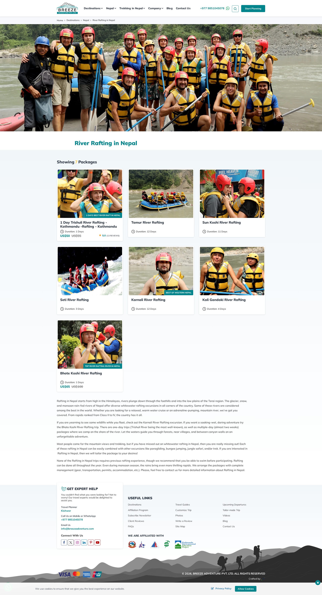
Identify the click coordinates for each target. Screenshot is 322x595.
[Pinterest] (91, 542)
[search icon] (235, 8)
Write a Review (183, 521)
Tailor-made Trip (231, 510)
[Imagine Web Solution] (263, 578)
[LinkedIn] (84, 542)
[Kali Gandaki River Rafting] (232, 271)
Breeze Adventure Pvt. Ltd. (213, 573)
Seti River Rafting (74, 300)
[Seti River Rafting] (90, 271)
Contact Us (183, 8)
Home (60, 20)
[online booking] (80, 574)
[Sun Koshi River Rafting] (232, 194)
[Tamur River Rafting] (161, 194)
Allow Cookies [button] (246, 588)
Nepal (86, 20)
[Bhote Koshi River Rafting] (90, 344)
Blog (170, 8)
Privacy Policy (223, 588)
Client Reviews (136, 521)
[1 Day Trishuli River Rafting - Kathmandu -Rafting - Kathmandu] (90, 194)
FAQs (131, 526)
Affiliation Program (138, 510)
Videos (226, 515)
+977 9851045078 (212, 8)
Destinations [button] (92, 8)
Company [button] (154, 8)
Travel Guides (182, 504)
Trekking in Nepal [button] (131, 8)
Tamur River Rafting (147, 222)
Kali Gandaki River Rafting (224, 300)
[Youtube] (97, 542)
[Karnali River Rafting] (161, 271)
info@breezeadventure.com (77, 528)
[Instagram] (77, 542)
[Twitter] (71, 542)
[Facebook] (64, 542)
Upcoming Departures (234, 504)
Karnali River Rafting (148, 300)
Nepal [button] (110, 8)
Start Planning (253, 8)
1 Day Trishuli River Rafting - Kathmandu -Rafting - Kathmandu (88, 224)
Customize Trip (183, 510)
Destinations (73, 20)
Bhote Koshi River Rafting (81, 373)
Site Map (180, 526)
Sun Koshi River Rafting (221, 222)
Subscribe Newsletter (139, 515)
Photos (179, 515)
